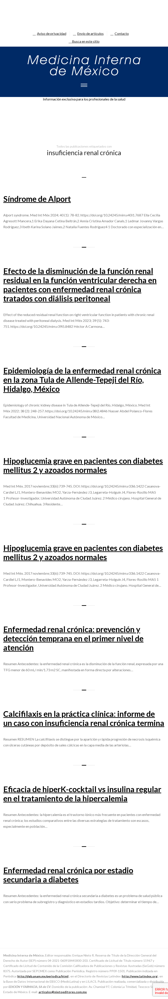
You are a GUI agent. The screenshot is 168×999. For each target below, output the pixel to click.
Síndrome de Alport (37, 199)
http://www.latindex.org (139, 976)
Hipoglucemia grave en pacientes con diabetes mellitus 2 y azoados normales (83, 465)
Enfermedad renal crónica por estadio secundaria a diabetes (68, 874)
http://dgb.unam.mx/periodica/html (43, 976)
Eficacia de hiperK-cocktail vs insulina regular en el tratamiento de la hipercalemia (82, 793)
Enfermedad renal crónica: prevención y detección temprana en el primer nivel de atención (73, 638)
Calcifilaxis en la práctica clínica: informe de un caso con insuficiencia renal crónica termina (83, 718)
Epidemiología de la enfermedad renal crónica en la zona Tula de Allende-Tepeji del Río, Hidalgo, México (82, 380)
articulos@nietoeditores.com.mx (62, 992)
